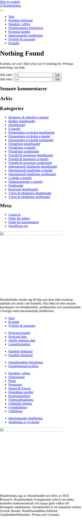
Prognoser (15, 384)
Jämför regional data (21, 340)
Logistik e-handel (20, 178)
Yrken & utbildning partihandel (29, 197)
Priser (12, 381)
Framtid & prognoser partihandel (30, 163)
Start (11, 16)
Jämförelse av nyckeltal (23, 422)
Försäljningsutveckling (23, 366)
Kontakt (13, 43)
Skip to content (10, 2)
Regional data (17, 336)
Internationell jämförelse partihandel (32, 174)
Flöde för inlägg (19, 218)
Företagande (16, 377)
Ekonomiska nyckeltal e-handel (29, 136)
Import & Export (19, 388)
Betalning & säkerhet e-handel (28, 117)
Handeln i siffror (19, 24)
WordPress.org (18, 226)
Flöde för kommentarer (23, 222)
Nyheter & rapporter (21, 39)
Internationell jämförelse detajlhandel (32, 166)
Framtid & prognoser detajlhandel (30, 155)
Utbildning (15, 411)
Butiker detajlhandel (21, 121)
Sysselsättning (17, 407)
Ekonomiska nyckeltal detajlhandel (31, 132)
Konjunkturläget (19, 396)
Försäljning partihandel (23, 151)
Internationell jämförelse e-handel (30, 170)
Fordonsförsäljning (20, 400)
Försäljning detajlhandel (24, 144)
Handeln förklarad (20, 20)
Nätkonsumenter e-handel (25, 182)
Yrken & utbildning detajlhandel (29, 193)
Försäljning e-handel (22, 147)
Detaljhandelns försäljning (25, 28)
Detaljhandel (16, 125)
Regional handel (19, 31)
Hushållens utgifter (20, 392)
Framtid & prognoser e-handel (28, 159)
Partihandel (15, 185)
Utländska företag (20, 403)
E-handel (14, 128)
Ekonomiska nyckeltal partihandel (30, 140)
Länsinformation (19, 344)
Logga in (14, 214)
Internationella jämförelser (25, 35)
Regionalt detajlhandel (23, 189)
